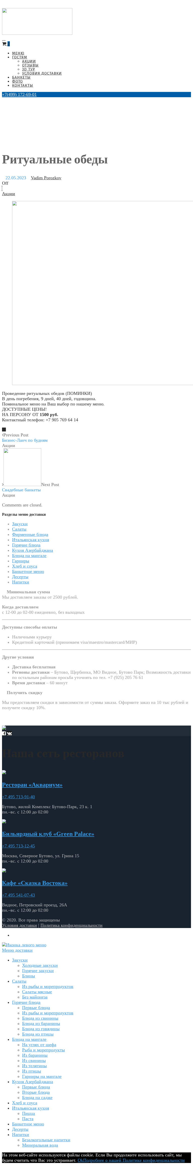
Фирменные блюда (30, 534)
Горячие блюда (26, 544)
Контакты (22, 85)
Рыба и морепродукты (43, 1049)
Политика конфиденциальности (71, 925)
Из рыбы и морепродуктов (47, 986)
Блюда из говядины (41, 1028)
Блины (28, 975)
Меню (18, 53)
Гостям (19, 57)
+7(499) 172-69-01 (19, 94)
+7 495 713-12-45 (18, 845)
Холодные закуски (40, 965)
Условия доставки (42, 73)
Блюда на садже (37, 1097)
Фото (17, 81)
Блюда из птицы (38, 1034)
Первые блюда (36, 1007)
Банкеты (21, 77)
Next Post (30, 487)
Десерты (20, 576)
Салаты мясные (37, 991)
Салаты (19, 529)
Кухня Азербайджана (32, 550)
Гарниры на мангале (42, 1076)
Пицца (28, 1113)
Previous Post (24, 437)
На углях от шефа (39, 1044)
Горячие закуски (38, 970)
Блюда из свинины (40, 1018)
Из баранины (34, 1055)
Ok (80, 1160)
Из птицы (31, 1071)
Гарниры (20, 560)
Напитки (20, 582)
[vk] (9, 733)
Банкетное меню (28, 571)
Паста (27, 1118)
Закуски (20, 523)
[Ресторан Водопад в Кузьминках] (37, 33)
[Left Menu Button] (24, 944)
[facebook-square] (4, 733)
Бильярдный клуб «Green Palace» (48, 834)
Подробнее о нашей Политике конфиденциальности (134, 1160)
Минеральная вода (40, 1145)
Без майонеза (34, 997)
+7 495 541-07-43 (18, 895)
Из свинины (34, 1060)
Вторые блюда (36, 1092)
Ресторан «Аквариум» (32, 784)
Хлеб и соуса (24, 566)
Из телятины (34, 1065)
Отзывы (30, 65)
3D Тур (28, 69)
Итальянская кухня (30, 539)
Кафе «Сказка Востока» (35, 883)
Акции (29, 61)
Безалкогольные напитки (46, 1139)
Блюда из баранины (41, 1023)
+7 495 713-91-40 (18, 796)
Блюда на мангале (29, 555)
